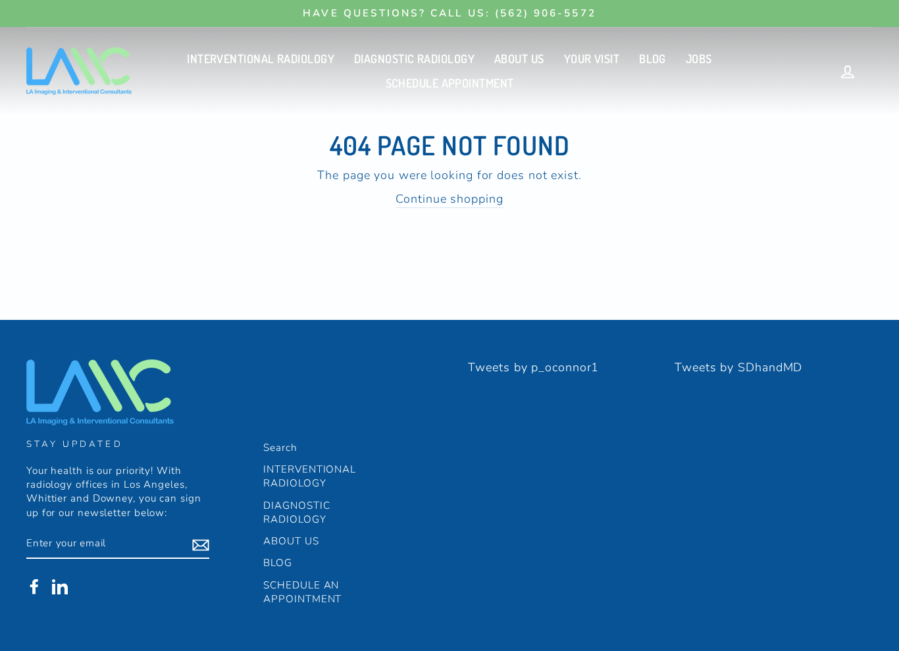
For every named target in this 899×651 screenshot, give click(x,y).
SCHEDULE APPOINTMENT (450, 83)
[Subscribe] (200, 544)
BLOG (652, 58)
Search (280, 447)
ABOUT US (519, 58)
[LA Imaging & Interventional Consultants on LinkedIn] (60, 586)
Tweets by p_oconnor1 (533, 367)
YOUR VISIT (592, 58)
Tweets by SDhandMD (738, 367)
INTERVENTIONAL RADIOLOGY (260, 58)
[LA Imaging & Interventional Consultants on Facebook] (34, 586)
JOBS (699, 58)
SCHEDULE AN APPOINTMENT (302, 592)
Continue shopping (449, 199)
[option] (449, 13)
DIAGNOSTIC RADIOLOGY (414, 58)
